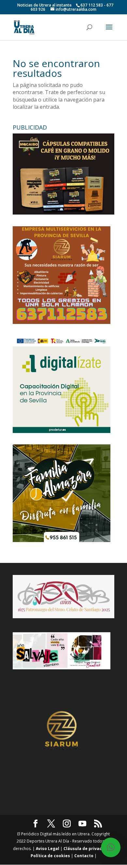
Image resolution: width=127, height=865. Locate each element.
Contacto (83, 855)
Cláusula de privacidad (87, 848)
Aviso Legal (47, 848)
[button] (110, 847)
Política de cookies (50, 855)
